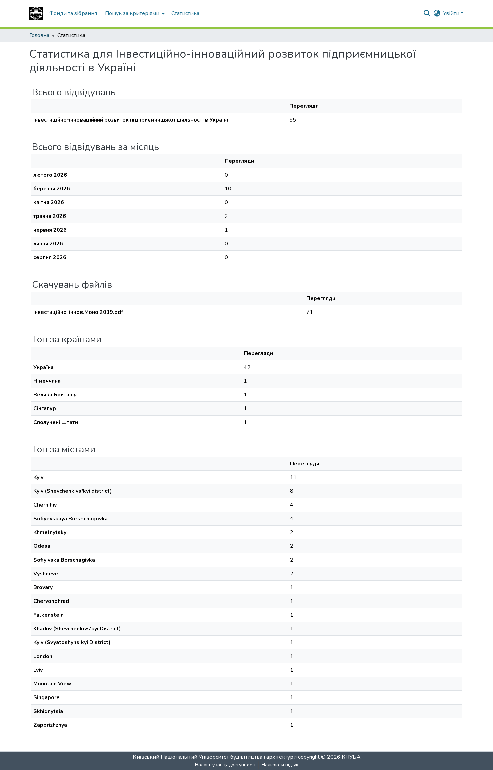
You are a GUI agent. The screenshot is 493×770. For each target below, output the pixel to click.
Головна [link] (39, 35)
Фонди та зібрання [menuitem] (73, 13)
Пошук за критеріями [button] (132, 13)
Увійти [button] (452, 13)
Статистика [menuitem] (185, 13)
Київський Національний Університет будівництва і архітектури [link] (215, 757)
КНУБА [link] (351, 757)
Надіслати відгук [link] (280, 765)
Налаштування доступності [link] (225, 765)
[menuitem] (134, 13)
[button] (36, 13)
